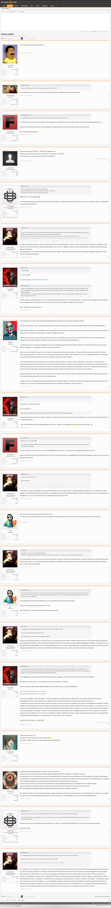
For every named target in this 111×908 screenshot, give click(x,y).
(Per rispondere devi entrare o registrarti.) (102, 896)
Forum (9, 5)
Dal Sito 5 (106, 31)
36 (17, 538)
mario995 (10, 65)
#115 (108, 650)
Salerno (16, 539)
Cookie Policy (108, 905)
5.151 (17, 136)
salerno (16, 257)
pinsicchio (10, 168)
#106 (108, 257)
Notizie (37, 5)
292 (17, 139)
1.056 (17, 796)
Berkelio (18, 35)
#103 (108, 134)
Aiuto (32, 5)
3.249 (17, 253)
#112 (108, 522)
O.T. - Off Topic (9, 35)
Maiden (10, 342)
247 (17, 214)
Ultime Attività (24, 5)
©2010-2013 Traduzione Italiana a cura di (10, 906)
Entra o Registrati (56, 1)
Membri (16, 5)
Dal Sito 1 (90, 31)
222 (17, 103)
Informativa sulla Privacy (100, 905)
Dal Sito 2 (94, 31)
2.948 (17, 347)
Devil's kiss (10, 791)
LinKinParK (10, 206)
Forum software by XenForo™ (10, 905)
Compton (16, 74)
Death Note (10, 752)
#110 (108, 460)
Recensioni (45, 5)
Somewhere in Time (14, 351)
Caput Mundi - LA (15, 140)
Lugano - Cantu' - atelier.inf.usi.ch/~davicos (10, 217)
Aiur (17, 427)
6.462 (17, 212)
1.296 (17, 70)
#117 (108, 743)
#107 (108, 310)
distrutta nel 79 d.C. (14, 104)
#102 (108, 95)
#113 (108, 566)
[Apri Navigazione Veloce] (109, 11)
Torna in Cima (105, 903)
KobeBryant (10, 131)
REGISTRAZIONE (85, 31)
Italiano (18, 903)
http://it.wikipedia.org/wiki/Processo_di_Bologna (32, 694)
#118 (108, 798)
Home (4, 5)
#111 (108, 498)
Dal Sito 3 (98, 31)
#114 (108, 613)
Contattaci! (93, 903)
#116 (108, 724)
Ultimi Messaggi (5, 8)
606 (17, 175)
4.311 (17, 535)
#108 (108, 386)
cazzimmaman (10, 95)
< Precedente (9, 38)
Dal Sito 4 (102, 31)
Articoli (52, 5)
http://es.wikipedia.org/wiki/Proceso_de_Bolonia (33, 691)
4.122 (17, 100)
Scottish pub (15, 800)
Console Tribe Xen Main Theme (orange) (8, 903)
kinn (10, 530)
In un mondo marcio (14, 760)
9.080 (17, 294)
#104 (108, 160)
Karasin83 (10, 289)
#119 (108, 831)
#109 (108, 427)
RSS (109, 903)
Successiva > (32, 38)
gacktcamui (10, 247)
